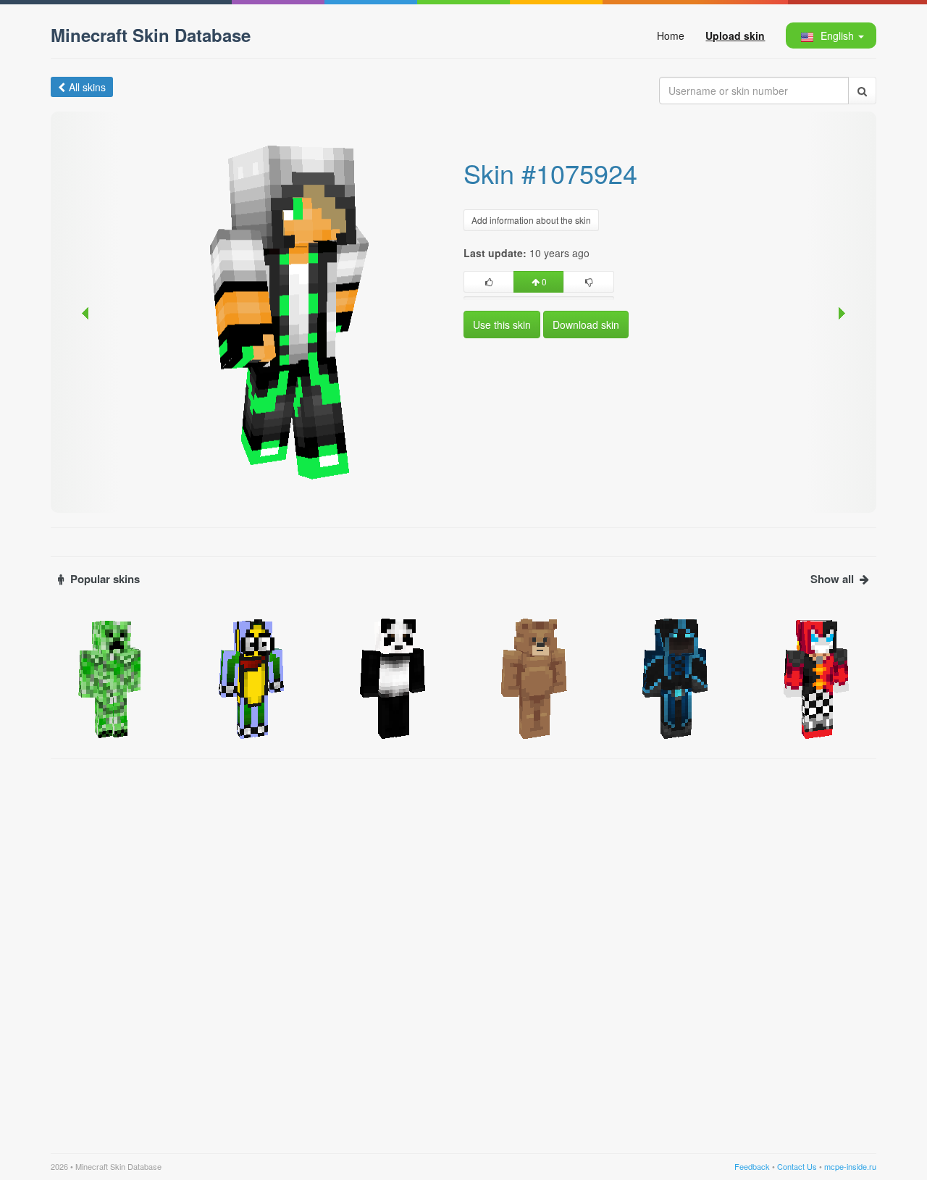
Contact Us (797, 1166)
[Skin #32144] (534, 677)
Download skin (586, 324)
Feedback (752, 1166)
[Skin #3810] (251, 677)
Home (670, 35)
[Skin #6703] (816, 677)
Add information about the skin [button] (531, 220)
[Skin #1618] (110, 677)
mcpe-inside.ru (850, 1166)
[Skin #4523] (675, 677)
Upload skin (735, 35)
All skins (87, 87)
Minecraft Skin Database (151, 34)
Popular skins (105, 579)
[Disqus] (463, 947)
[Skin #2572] (393, 677)
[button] (830, 35)
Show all (832, 579)
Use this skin (502, 324)
